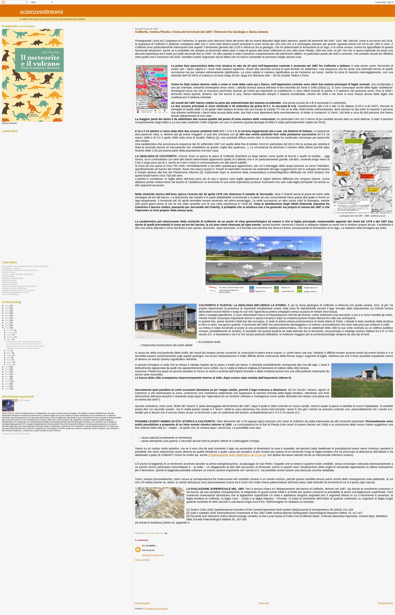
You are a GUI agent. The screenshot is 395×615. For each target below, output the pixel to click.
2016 (7, 367)
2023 (7, 313)
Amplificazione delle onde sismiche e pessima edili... (25, 346)
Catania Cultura (8, 272)
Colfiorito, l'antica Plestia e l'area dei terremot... (23, 348)
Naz (144, 545)
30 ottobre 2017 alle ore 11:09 (153, 555)
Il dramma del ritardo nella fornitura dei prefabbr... (24, 342)
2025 (7, 308)
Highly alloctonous (10, 282)
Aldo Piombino (24, 400)
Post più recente (142, 603)
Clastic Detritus (8, 276)
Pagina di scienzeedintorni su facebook (18, 290)
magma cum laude (10, 284)
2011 (7, 379)
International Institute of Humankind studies (20, 270)
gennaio (10, 364)
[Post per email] (166, 533)
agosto (9, 339)
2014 (7, 372)
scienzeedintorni (41, 11)
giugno (9, 353)
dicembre (10, 330)
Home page (264, 603)
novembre (11, 332)
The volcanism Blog (10, 294)
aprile (9, 357)
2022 (7, 315)
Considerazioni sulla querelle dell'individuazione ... (24, 344)
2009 (7, 384)
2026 (7, 306)
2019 (7, 323)
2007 (7, 389)
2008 (7, 386)
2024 (7, 311)
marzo (9, 360)
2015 (7, 369)
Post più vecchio (385, 603)
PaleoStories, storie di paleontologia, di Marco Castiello (25, 266)
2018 (7, 325)
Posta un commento (142, 560)
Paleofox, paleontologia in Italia (15, 292)
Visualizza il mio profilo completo (15, 434)
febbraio (10, 362)
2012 (7, 377)
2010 (7, 381)
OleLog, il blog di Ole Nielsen (14, 288)
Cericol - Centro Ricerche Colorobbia (17, 274)
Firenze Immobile (9, 280)
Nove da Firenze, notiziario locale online (19, 286)
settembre (11, 337)
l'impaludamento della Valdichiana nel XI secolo (237, 455)
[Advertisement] (158, 580)
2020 (7, 320)
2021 (7, 318)
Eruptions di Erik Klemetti (12, 278)
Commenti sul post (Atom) (156, 608)
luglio (9, 351)
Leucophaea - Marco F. (11, 268)
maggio (9, 355)
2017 (7, 328)
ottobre (9, 335)
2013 (7, 374)
